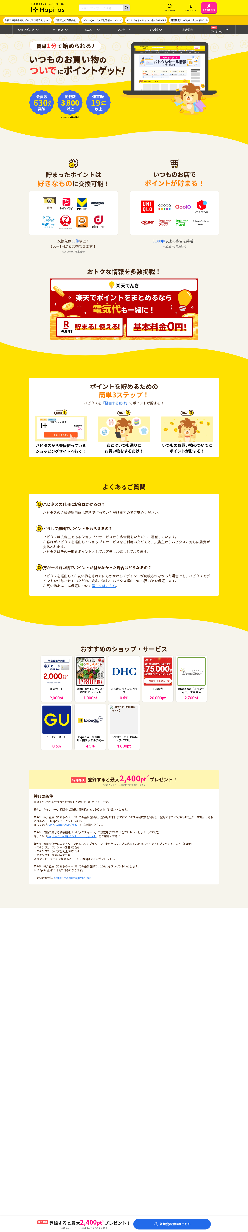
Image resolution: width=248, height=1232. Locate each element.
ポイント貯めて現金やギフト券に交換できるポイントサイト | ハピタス (48, 8)
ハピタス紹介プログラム (62, 825)
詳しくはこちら (104, 585)
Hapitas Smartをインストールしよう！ (71, 836)
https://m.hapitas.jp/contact (72, 878)
